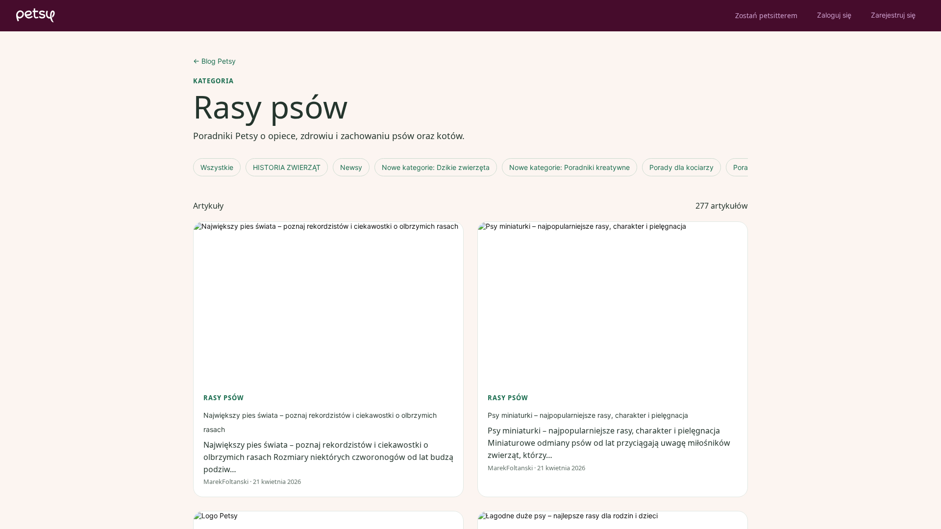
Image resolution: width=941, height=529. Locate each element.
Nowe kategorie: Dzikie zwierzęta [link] (436, 167)
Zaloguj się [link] (834, 15)
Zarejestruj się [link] (893, 15)
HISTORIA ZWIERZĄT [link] (287, 167)
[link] (328, 297)
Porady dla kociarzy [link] (681, 167)
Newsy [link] (351, 167)
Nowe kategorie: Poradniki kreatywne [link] (569, 167)
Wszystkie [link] (216, 167)
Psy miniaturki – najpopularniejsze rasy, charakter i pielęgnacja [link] (588, 415)
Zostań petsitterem (766, 15)
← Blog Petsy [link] (214, 61)
